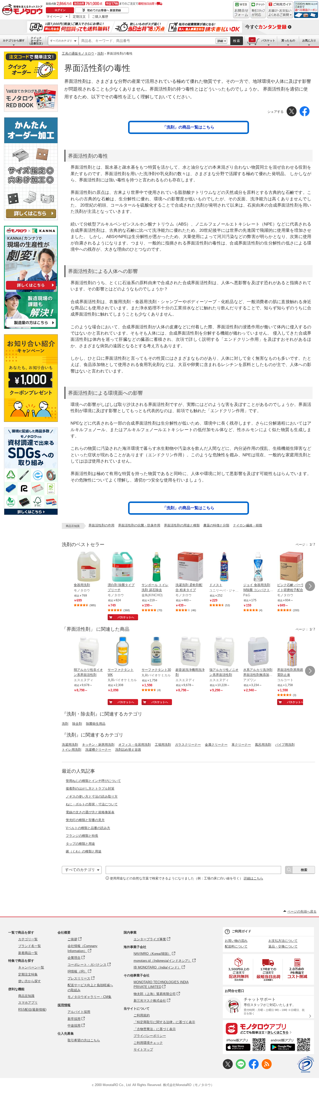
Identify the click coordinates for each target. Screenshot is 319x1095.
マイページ (54, 16)
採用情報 (64, 1005)
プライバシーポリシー (150, 1036)
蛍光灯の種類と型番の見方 (85, 820)
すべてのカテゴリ (61, 40)
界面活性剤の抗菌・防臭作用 (139, 525)
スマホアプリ (28, 1002)
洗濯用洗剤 (70, 744)
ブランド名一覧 (29, 946)
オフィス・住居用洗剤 (134, 744)
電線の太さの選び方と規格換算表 (90, 812)
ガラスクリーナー (188, 744)
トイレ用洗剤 (71, 749)
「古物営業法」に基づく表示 (155, 1029)
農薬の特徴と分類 (216, 525)
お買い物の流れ (236, 941)
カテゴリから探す (14, 40)
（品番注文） (36, 40)
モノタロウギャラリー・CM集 (89, 997)
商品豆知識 (26, 996)
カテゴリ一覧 (28, 939)
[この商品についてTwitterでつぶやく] (228, 1068)
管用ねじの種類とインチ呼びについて (93, 781)
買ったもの (288, 40)
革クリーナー (241, 744)
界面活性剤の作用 (101, 525)
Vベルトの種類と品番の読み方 (88, 828)
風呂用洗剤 (263, 744)
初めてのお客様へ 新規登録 (104, 10)
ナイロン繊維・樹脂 (247, 525)
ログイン (60, 9)
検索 (236, 41)
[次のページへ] (310, 586)
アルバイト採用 (79, 1012)
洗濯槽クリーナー (98, 749)
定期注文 (79, 16)
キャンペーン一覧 (31, 967)
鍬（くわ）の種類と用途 (83, 851)
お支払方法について (283, 941)
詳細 (220, 40)
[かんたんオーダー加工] (31, 219)
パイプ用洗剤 (285, 744)
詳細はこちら (253, 878)
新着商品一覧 (28, 953)
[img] (23, 10)
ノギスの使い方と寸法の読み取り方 (92, 796)
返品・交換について (283, 946)
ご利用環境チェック (148, 1043)
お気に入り (309, 40)
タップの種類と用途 (80, 844)
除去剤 (77, 724)
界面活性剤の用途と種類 (182, 525)
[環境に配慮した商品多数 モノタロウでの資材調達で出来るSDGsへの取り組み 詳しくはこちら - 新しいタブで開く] (31, 513)
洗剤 (100, 53)
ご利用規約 (142, 1015)
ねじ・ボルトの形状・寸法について (92, 804)
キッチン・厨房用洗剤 (98, 744)
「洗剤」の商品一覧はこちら (188, 127)
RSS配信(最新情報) (32, 1009)
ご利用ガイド (241, 931)
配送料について (236, 946)
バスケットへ (126, 617)
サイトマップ (143, 1049)
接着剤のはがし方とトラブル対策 (90, 788)
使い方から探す (29, 981)
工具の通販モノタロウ (78, 53)
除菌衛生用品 (95, 724)
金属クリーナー (216, 744)
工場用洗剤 (163, 744)
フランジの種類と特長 (82, 836)
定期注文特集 (28, 974)
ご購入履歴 (100, 16)
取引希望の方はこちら (84, 1040)
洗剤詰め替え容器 (128, 749)
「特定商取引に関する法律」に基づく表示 (164, 1022)
